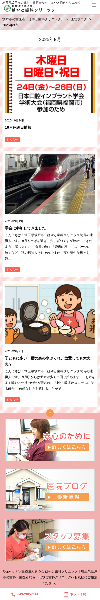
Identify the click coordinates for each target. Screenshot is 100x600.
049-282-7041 (27, 594)
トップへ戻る (50, 413)
